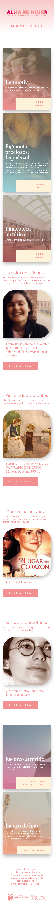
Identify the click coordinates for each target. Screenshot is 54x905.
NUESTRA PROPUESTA (34, 783)
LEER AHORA (38, 104)
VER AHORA (34, 850)
